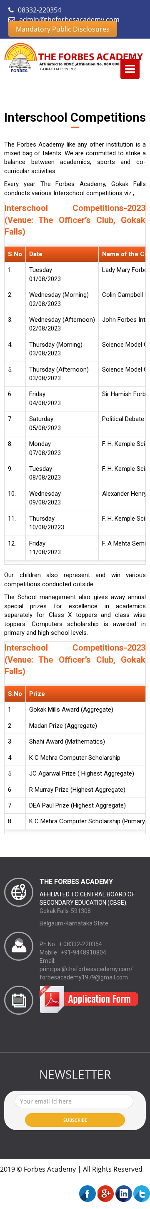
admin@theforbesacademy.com (69, 19)
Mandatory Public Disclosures (63, 29)
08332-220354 (38, 10)
